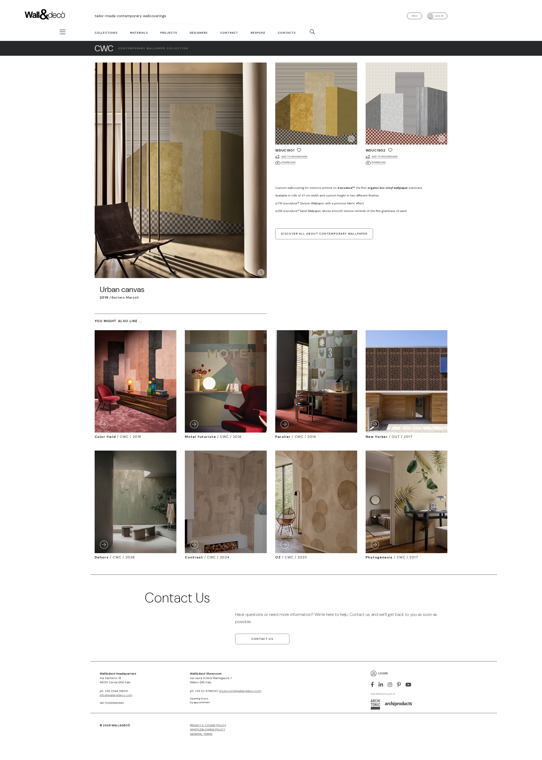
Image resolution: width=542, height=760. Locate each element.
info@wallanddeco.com (116, 695)
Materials (139, 33)
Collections (106, 33)
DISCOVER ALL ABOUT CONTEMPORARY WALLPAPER (324, 233)
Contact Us (262, 639)
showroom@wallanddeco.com (240, 691)
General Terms (201, 734)
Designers (199, 33)
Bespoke (258, 33)
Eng (414, 16)
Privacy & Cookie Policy (208, 725)
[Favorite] (299, 150)
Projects (168, 33)
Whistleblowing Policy (207, 729)
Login (383, 673)
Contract (229, 33)
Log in (439, 16)
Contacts (287, 33)
